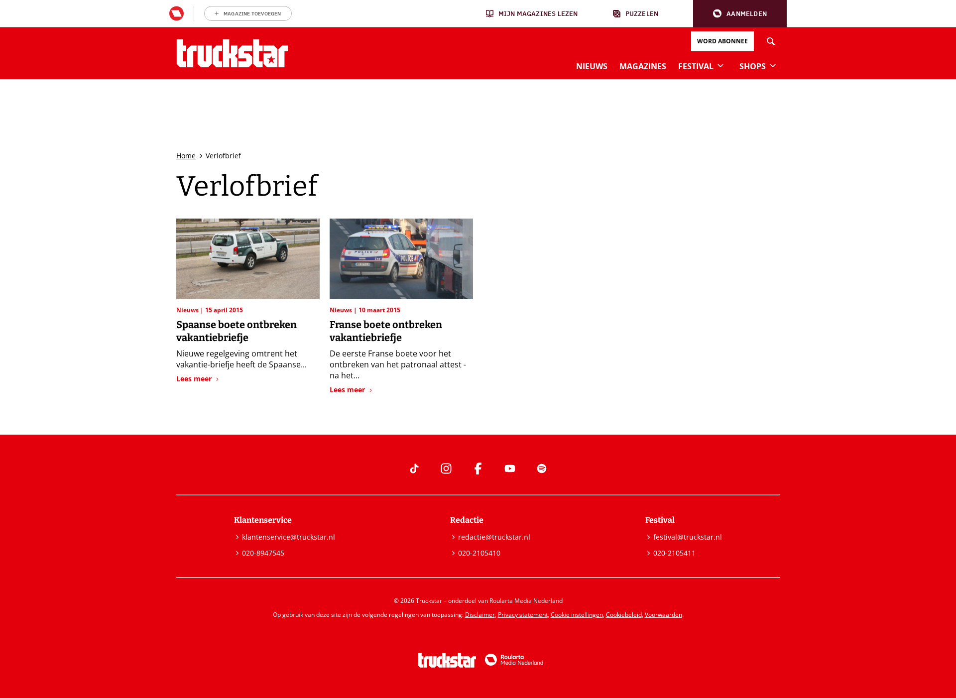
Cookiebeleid (624, 614)
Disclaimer (480, 614)
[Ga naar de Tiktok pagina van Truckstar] (414, 468)
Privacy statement (523, 614)
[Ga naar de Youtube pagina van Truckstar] (510, 468)
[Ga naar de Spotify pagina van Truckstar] (542, 468)
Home (186, 155)
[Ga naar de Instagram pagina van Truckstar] (446, 468)
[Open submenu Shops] (773, 65)
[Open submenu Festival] (720, 65)
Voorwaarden (663, 614)
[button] (740, 13)
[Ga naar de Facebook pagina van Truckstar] (478, 468)
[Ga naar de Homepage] (232, 53)
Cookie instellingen (577, 614)
